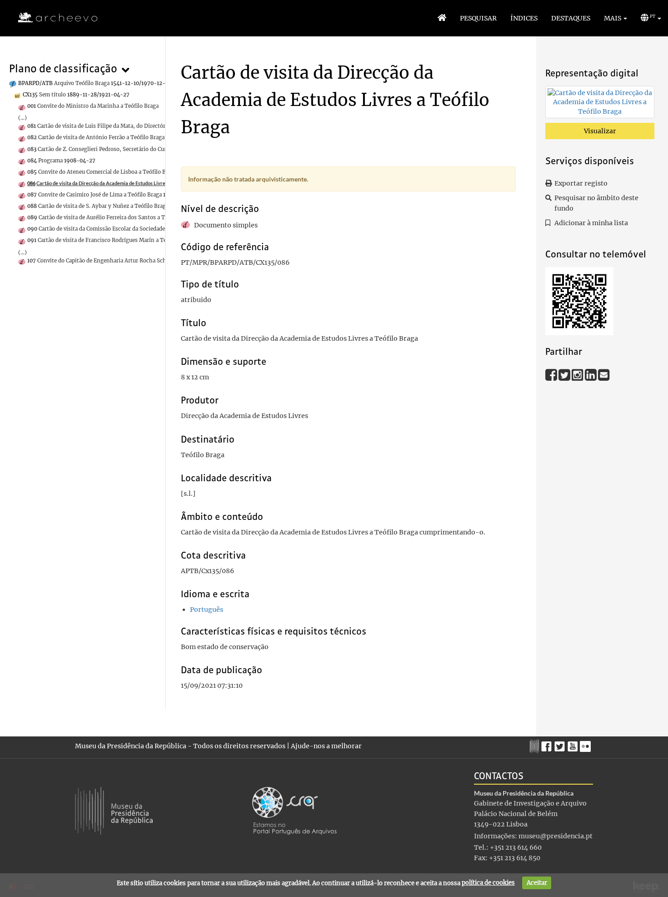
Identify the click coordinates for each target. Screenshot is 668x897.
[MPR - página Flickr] (586, 744)
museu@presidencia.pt (555, 836)
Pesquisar (478, 18)
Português (206, 609)
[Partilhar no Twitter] (565, 374)
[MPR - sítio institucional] (535, 745)
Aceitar (537, 883)
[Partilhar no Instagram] (578, 374)
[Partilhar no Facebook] (551, 374)
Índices (524, 18)
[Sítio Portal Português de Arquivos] (294, 810)
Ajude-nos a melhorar (326, 746)
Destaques (570, 18)
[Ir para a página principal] (52, 18)
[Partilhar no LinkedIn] (591, 374)
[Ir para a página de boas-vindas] (442, 18)
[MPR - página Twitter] (561, 744)
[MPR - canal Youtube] (574, 743)
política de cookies (488, 883)
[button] (615, 18)
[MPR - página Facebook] (547, 744)
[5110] (599, 104)
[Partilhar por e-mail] (604, 374)
